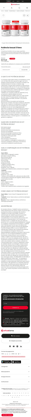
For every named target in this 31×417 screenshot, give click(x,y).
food (23, 1)
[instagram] (17, 347)
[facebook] (10, 347)
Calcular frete (24, 69)
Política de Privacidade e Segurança (13, 312)
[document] (15, 412)
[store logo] (15, 4)
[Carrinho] (27, 8)
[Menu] (4, 8)
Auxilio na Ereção (20, 10)
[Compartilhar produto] (27, 15)
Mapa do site (15, 401)
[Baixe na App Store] (16, 363)
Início (2, 10)
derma (18, 1)
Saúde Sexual (12, 10)
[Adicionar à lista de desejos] (24, 15)
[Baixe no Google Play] (6, 363)
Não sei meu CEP (26, 66)
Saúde (6, 10)
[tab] (11, 8)
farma (8, 1)
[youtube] (13, 347)
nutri (13, 1)
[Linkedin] (21, 347)
